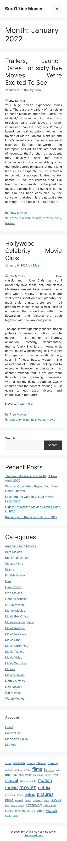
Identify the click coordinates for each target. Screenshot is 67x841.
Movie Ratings (15, 628)
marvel (11, 780)
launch (36, 218)
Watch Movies (14, 698)
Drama (9, 569)
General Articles (16, 599)
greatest (11, 774)
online (30, 794)
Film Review (13, 587)
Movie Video (13, 657)
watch (51, 810)
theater (9, 811)
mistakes (24, 781)
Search (10, 438)
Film (8, 581)
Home (9, 727)
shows (56, 800)
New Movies (18, 212)
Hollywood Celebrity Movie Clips (33, 250)
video (40, 811)
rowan (46, 800)
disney (18, 770)
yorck (15, 816)
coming (53, 763)
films (37, 769)
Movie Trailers (14, 651)
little (56, 774)
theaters (20, 811)
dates (14, 218)
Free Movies (18, 414)
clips (26, 419)
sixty (58, 218)
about (8, 763)
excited (25, 218)
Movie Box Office (17, 616)
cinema (31, 763)
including (38, 775)
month (32, 781)
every (27, 770)
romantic (37, 800)
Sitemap (10, 744)
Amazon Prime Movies (20, 546)
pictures (45, 794)
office (19, 795)
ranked (19, 800)
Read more (50, 202)
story (21, 805)
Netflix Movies (15, 681)
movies (48, 218)
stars (14, 805)
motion (45, 780)
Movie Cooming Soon (19, 622)
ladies (48, 775)
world (8, 815)
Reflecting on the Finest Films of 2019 (31, 517)
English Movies (15, 575)
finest (49, 769)
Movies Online (15, 675)
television (49, 805)
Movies (10, 669)
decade (9, 770)
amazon (19, 763)
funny (57, 770)
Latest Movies (15, 604)
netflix (44, 787)
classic (41, 763)
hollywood (38, 419)
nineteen (10, 795)
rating (28, 800)
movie (51, 419)
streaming (34, 805)
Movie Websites (16, 663)
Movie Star (12, 640)
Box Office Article (17, 558)
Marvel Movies (15, 610)
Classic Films (14, 563)
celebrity (15, 419)
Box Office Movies (24, 8)
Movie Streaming (16, 645)
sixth (7, 805)
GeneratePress (33, 835)
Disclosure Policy (16, 739)
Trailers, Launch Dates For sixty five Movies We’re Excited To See (33, 71)
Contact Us (13, 733)
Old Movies (13, 692)
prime (9, 800)
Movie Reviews (15, 634)
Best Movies (13, 552)
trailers (10, 223)
